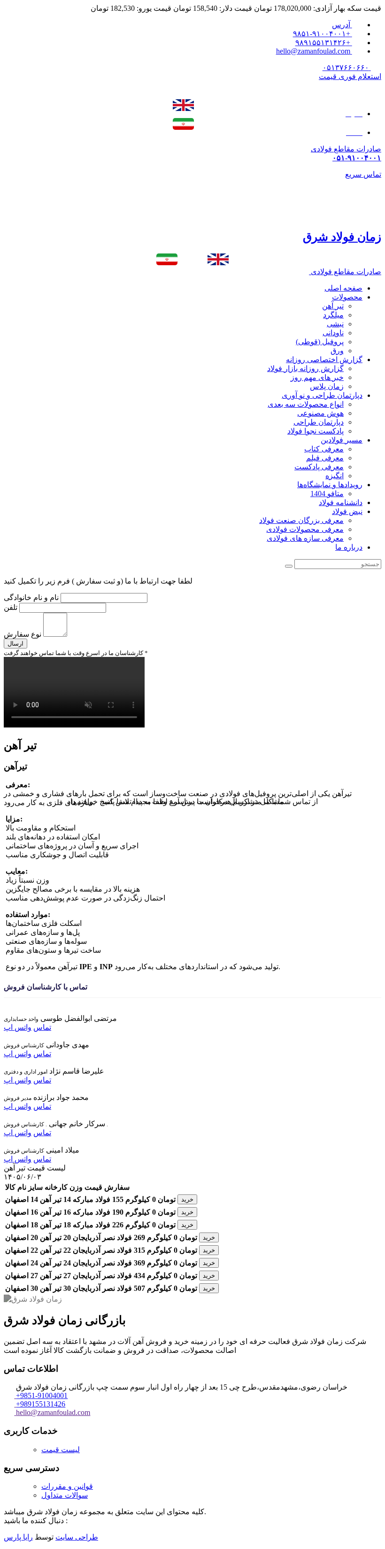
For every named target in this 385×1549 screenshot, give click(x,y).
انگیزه (334, 476)
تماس (42, 1027)
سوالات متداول (64, 1495)
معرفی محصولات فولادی (305, 529)
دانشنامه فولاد (340, 502)
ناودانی (333, 333)
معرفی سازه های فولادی (305, 538)
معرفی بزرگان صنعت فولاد (301, 520)
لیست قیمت (60, 1450)
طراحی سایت (76, 1537)
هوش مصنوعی (320, 413)
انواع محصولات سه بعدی (306, 404)
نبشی (335, 324)
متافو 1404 (327, 494)
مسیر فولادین (341, 440)
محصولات (347, 297)
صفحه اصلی (343, 288)
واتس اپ (17, 1027)
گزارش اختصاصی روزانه (324, 360)
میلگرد (333, 315)
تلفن (11, 607)
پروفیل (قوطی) (320, 342)
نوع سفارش (22, 634)
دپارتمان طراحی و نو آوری (322, 395)
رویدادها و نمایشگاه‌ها (329, 485)
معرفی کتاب (324, 449)
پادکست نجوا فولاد (315, 431)
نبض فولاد (347, 511)
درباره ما (348, 547)
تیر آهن (333, 306)
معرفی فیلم (325, 458)
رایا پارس (18, 1537)
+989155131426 (40, 1404)
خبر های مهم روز (317, 377)
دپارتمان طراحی (318, 422)
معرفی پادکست (319, 467)
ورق (337, 351)
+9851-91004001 (42, 1395)
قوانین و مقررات (67, 1486)
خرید (187, 1199)
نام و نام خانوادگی (31, 597)
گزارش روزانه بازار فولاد (305, 368)
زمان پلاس (327, 386)
